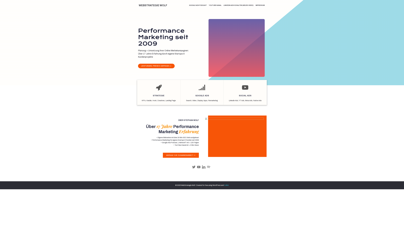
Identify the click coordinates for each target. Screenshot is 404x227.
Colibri (226, 185)
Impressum (260, 5)
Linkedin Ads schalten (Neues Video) (238, 5)
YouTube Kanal (215, 5)
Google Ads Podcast (198, 5)
